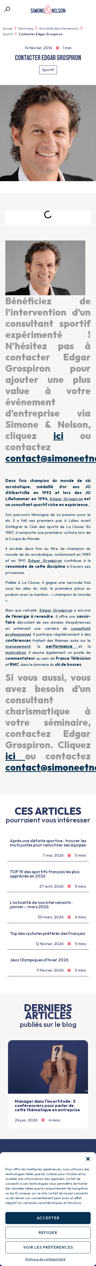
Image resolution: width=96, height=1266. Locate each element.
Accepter (48, 1217)
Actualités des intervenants (58, 28)
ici (58, 435)
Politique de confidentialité (45, 1259)
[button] (88, 1159)
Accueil (8, 28)
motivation (15, 652)
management (18, 646)
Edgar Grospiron (66, 498)
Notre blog (25, 28)
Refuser (48, 1232)
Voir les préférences (48, 1247)
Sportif (8, 34)
